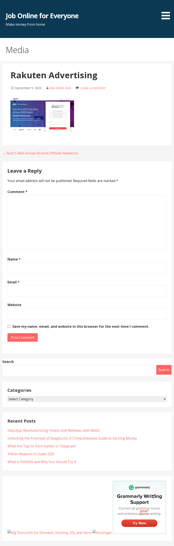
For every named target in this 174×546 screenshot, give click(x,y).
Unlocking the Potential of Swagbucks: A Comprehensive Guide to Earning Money (72, 438)
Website (14, 304)
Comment (17, 191)
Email (13, 282)
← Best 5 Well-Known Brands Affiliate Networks (40, 153)
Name (14, 259)
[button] (167, 10)
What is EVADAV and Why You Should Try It (41, 461)
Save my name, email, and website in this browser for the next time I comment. (80, 326)
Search (8, 361)
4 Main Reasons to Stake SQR (30, 454)
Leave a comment (93, 88)
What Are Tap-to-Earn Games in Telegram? (41, 446)
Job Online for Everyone (42, 15)
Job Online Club (60, 88)
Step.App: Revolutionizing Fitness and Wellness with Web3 (53, 430)
